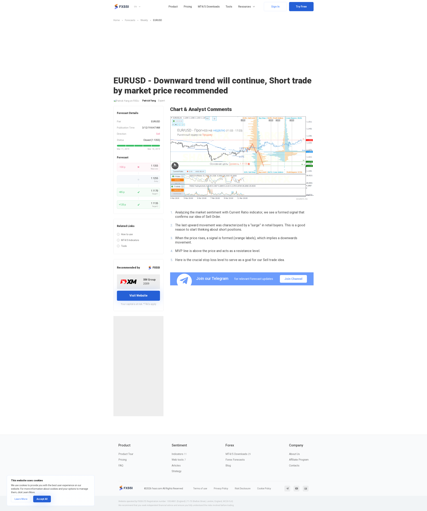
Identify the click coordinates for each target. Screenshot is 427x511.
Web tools (179, 459)
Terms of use (200, 488)
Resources (244, 6)
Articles (176, 465)
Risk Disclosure (243, 488)
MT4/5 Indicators (130, 240)
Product (173, 6)
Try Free (301, 6)
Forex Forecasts (235, 459)
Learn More (21, 499)
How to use (127, 234)
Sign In (275, 6)
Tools (229, 6)
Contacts (294, 465)
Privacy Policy (221, 488)
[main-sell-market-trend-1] (242, 158)
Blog (228, 465)
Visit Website (138, 295)
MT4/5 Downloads (209, 6)
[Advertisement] (213, 50)
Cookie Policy (264, 488)
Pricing (188, 6)
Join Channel (293, 279)
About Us (294, 454)
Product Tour (125, 454)
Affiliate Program (299, 459)
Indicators (179, 454)
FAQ (120, 465)
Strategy (176, 471)
